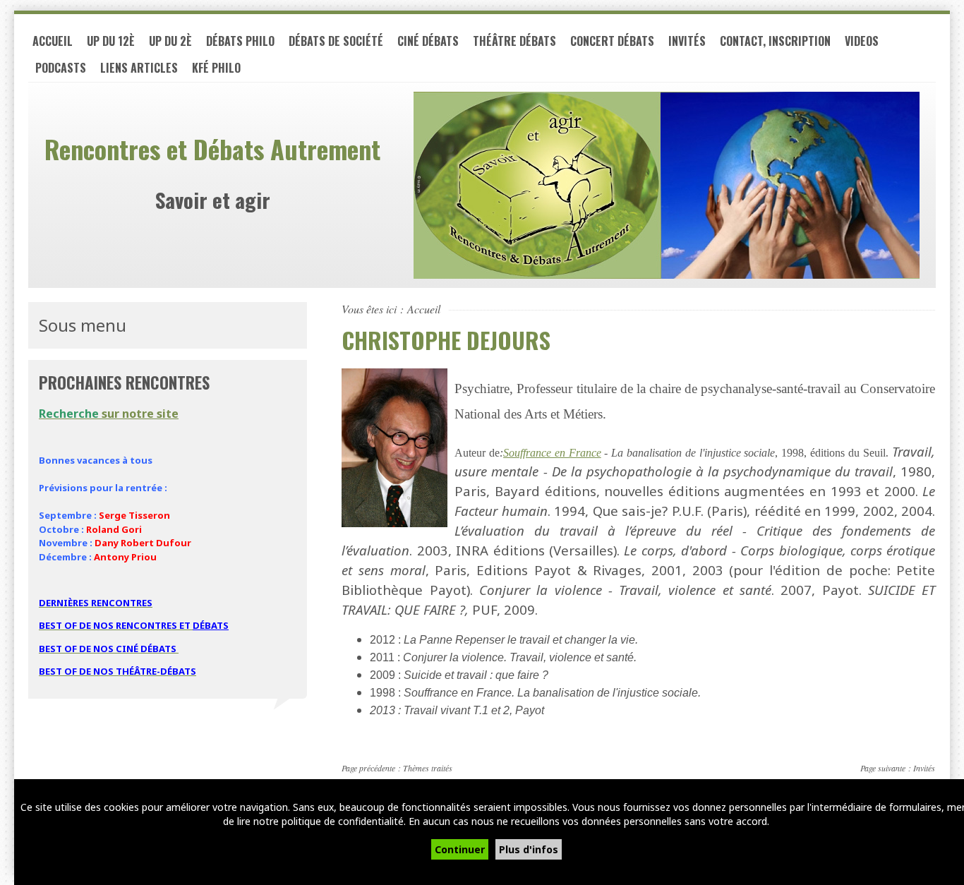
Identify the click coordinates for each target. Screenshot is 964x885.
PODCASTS (60, 67)
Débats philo (240, 40)
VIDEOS (862, 40)
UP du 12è (111, 40)
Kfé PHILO (216, 67)
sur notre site (109, 413)
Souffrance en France (552, 453)
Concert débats (612, 40)
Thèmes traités (427, 767)
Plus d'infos (528, 849)
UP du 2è (170, 40)
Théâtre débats (514, 40)
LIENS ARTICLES (139, 67)
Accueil (52, 40)
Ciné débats (428, 40)
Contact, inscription (775, 40)
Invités (687, 40)
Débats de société (336, 40)
